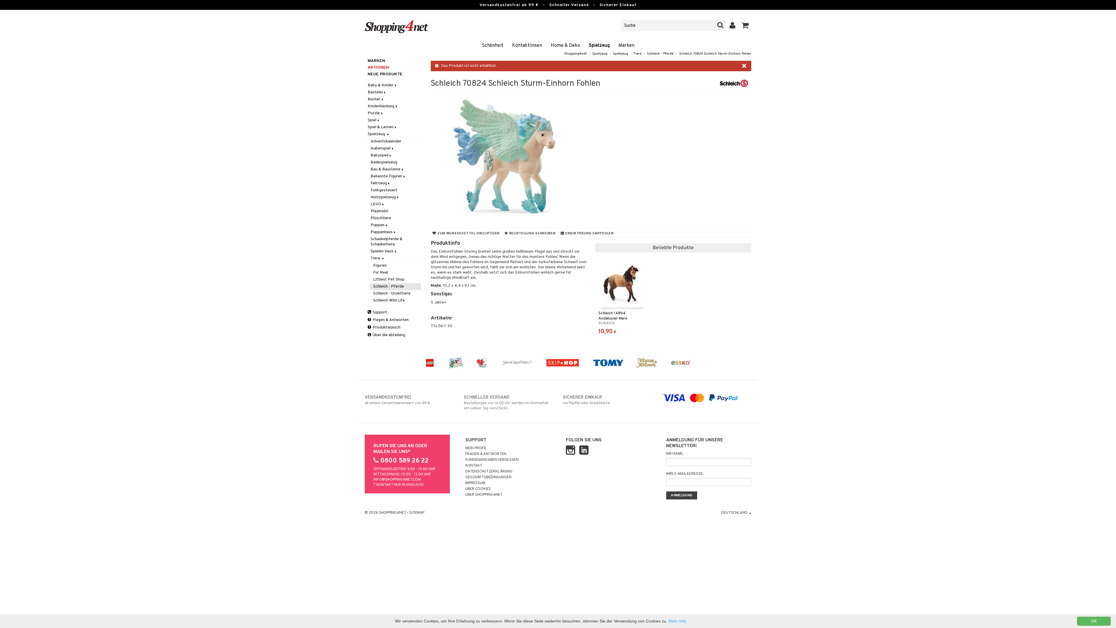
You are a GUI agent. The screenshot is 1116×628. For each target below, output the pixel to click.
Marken (626, 46)
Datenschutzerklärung (488, 471)
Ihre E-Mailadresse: (685, 474)
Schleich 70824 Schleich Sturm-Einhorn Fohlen (715, 53)
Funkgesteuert (384, 190)
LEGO (376, 204)
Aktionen (378, 67)
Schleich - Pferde (660, 53)
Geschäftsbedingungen (488, 477)
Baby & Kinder (381, 85)
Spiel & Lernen (381, 127)
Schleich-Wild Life (389, 300)
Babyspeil (380, 155)
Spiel (372, 120)
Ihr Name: (675, 454)
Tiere (637, 53)
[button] (745, 25)
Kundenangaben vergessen (491, 460)
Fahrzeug (379, 183)
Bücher (374, 99)
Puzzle (374, 113)
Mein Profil (476, 448)
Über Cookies (478, 489)
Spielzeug (599, 46)
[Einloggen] (732, 25)
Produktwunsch (386, 327)
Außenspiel (381, 148)
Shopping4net (575, 53)
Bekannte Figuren (387, 176)
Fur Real (380, 272)
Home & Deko (565, 46)
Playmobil (379, 211)
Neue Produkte (385, 74)
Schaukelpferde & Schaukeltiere (387, 242)
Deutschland (734, 513)
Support (379, 312)
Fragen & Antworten (390, 319)
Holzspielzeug (384, 197)
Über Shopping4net (483, 495)
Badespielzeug (384, 162)
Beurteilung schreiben (532, 233)
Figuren (380, 265)
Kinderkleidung (381, 106)
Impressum (475, 483)
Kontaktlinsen (527, 46)
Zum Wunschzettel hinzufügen (468, 233)
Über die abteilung (388, 335)
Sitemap (416, 513)
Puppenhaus (382, 232)
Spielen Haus (382, 251)
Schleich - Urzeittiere (392, 293)
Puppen (378, 225)
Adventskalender (386, 141)
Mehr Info (677, 621)
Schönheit (492, 46)
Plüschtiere (381, 218)
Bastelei (376, 92)
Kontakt (473, 465)
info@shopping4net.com (397, 479)
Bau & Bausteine (386, 169)
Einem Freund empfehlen (589, 233)
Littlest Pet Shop (389, 279)
